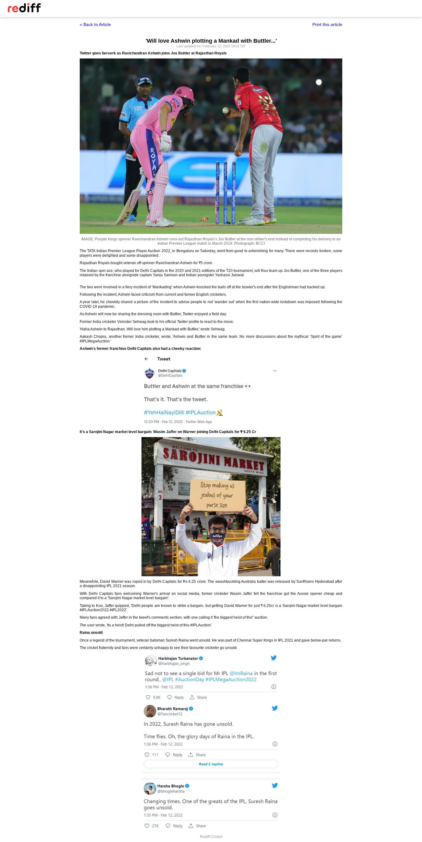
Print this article (327, 24)
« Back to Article (95, 24)
